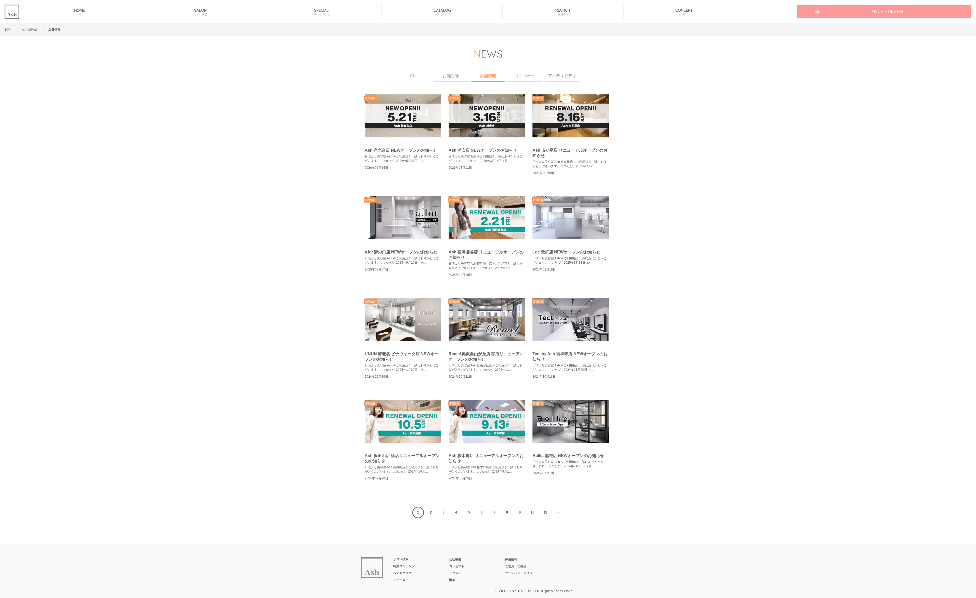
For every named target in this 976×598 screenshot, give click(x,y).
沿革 (452, 580)
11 (545, 512)
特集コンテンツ (404, 566)
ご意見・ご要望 (515, 566)
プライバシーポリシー (520, 573)
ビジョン (455, 573)
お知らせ (451, 76)
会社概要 (455, 559)
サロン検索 (400, 559)
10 (532, 512)
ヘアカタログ (402, 573)
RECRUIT (563, 12)
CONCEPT (684, 12)
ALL (414, 76)
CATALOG (442, 12)
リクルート (525, 76)
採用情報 (511, 559)
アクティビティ (562, 76)
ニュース (399, 580)
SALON (200, 12)
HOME (79, 12)
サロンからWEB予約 (886, 11)
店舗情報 (488, 76)
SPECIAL (321, 12)
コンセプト (456, 566)
